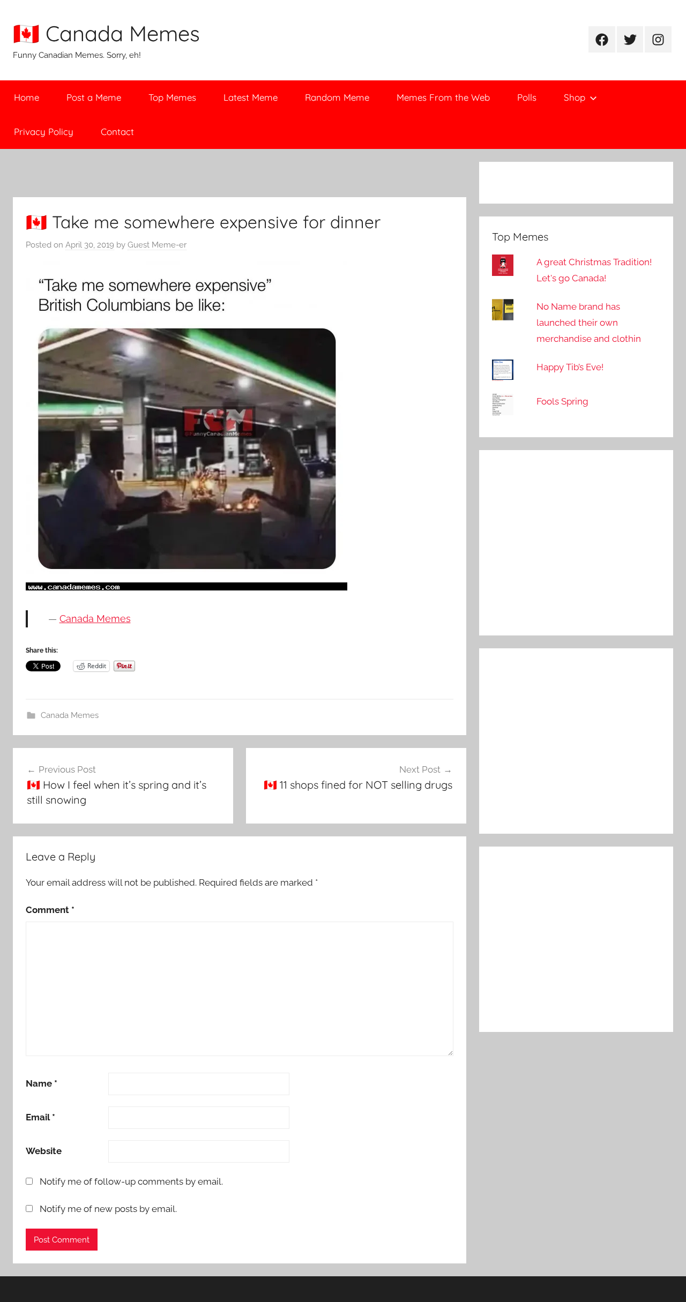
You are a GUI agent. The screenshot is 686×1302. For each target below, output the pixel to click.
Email (40, 1117)
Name (41, 1083)
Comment (50, 909)
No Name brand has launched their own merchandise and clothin (588, 322)
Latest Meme (250, 97)
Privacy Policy (43, 131)
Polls (526, 97)
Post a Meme (93, 97)
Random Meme (337, 97)
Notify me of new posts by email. (108, 1208)
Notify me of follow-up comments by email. (131, 1181)
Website (44, 1151)
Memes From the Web (443, 97)
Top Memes (172, 97)
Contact (117, 131)
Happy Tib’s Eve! (569, 367)
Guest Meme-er (157, 245)
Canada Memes (95, 618)
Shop (574, 97)
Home (26, 97)
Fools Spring (562, 401)
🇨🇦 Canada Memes (106, 33)
